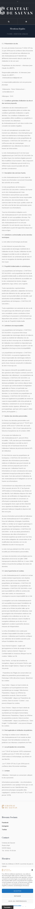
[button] (32, 870)
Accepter (17, 891)
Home (10, 34)
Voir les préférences (17, 901)
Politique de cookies (15, 905)
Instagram (5, 826)
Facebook (5, 822)
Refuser (17, 896)
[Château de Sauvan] (17, 10)
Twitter (4, 829)
